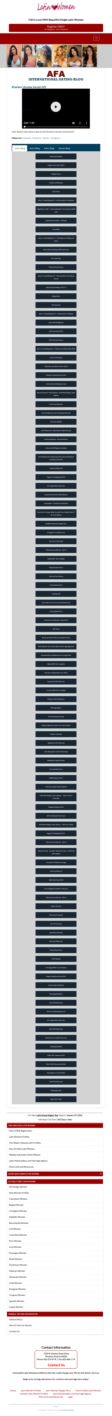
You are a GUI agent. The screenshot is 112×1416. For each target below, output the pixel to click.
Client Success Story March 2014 (56, 366)
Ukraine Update (56, 422)
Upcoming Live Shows (56, 985)
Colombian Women (18, 1198)
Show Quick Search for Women (23, 1174)
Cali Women (15, 1228)
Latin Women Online (67, 1410)
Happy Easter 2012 (56, 567)
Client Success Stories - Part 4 (56, 550)
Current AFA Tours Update (56, 690)
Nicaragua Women (17, 1253)
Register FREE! (56, 27)
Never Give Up (56, 906)
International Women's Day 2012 (56, 620)
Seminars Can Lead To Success (56, 1038)
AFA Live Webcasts (56, 941)
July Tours (56, 629)
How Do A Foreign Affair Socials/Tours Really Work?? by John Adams (56, 513)
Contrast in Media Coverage (56, 862)
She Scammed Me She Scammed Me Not (56, 638)
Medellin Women (17, 1217)
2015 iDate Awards (56, 1003)
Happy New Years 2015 (56, 165)
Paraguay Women (17, 1289)
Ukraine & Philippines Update (56, 448)
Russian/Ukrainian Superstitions (56, 495)
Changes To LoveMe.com (56, 532)
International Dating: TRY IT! (56, 287)
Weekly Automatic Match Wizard (24, 1154)
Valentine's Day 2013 (56, 880)
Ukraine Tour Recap (56, 576)
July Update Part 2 (56, 585)
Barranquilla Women (19, 1223)
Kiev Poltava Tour (56, 950)
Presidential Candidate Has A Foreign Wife (56, 655)
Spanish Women (16, 1301)
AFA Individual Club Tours (56, 816)
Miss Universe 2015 (56, 331)
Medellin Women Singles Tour (56, 524)
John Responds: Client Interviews (56, 752)
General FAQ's (16, 1319)
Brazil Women (15, 1259)
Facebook (26, 138)
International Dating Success (56, 384)
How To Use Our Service (20, 1325)
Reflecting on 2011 (56, 778)
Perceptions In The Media (56, 1073)
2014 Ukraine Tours (56, 340)
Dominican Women (18, 1264)
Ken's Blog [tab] (49, 148)
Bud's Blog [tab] (35, 148)
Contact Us (14, 1331)
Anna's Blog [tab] (64, 148)
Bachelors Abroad (56, 932)
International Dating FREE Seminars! (56, 250)
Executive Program (56, 915)
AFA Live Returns (56, 871)
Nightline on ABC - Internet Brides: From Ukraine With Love (56, 210)
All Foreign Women (18, 1186)
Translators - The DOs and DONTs (56, 503)
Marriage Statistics (56, 994)
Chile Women (15, 1283)
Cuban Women (16, 1307)
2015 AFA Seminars (56, 1029)
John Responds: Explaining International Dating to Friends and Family (56, 458)
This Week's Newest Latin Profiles (25, 1142)
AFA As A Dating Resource (56, 1011)
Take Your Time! (56, 1099)
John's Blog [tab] (19, 148)
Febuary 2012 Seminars (56, 699)
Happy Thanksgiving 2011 (56, 833)
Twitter (45, 138)
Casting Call (56, 594)
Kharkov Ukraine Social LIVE (56, 375)
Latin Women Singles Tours (58, 1390)
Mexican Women (17, 1271)
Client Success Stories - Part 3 (56, 842)
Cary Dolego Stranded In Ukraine (56, 889)
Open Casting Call (56, 468)
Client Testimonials (56, 1082)
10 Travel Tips (56, 258)
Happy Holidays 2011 (56, 807)
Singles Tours (56, 174)
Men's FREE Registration (20, 1130)
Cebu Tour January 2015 (56, 1055)
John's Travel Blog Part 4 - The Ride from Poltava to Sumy (56, 239)
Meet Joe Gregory (56, 156)
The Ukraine (56, 305)
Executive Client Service (56, 681)
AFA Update (56, 959)
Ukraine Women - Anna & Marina (56, 439)
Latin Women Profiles (19, 1136)
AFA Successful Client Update (56, 787)
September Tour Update (56, 559)
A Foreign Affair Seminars (56, 486)
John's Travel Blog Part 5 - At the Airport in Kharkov (56, 200)
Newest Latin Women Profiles (34, 1393)
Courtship (56, 229)
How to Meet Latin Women (88, 1390)
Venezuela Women (18, 1277)
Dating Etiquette (56, 1046)
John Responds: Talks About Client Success (56, 430)
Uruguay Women (17, 1295)
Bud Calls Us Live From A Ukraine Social (56, 603)
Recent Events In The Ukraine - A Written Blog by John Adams (56, 394)
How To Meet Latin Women (22, 1148)
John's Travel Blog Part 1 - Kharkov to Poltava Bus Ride (56, 349)
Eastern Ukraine (56, 734)
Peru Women (15, 1241)
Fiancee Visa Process (56, 267)
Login (70, 1396)
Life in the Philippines (56, 322)
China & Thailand (56, 358)
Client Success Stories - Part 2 (56, 897)
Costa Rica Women (18, 1234)
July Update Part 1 (56, 611)
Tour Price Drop (56, 924)
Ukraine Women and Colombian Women (56, 413)
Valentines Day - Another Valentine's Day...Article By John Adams (56, 852)
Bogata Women (16, 1204)
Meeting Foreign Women (56, 760)
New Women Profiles (19, 1192)
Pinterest (36, 138)
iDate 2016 (56, 296)
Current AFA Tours (56, 769)
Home (13, 1390)
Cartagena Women (18, 1211)
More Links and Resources (21, 1166)
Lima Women (15, 1247)
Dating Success (56, 1090)
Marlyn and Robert (56, 183)
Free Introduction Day (56, 717)
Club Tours (56, 191)
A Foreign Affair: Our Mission (56, 968)
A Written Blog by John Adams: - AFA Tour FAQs (56, 825)
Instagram (55, 138)
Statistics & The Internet (56, 743)
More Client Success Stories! (56, 1064)
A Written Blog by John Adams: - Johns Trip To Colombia (56, 796)
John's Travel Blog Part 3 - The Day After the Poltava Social (56, 277)
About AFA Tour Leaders (56, 664)
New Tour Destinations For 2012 (56, 673)
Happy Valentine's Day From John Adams (56, 725)
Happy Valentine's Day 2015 (56, 976)
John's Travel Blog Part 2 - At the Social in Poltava (56, 314)
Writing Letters (56, 708)
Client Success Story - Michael (56, 221)
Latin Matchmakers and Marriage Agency (28, 1160)
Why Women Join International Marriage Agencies (56, 646)
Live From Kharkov (56, 404)
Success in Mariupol (56, 541)
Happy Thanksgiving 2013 (56, 477)
